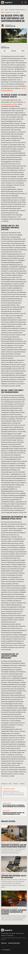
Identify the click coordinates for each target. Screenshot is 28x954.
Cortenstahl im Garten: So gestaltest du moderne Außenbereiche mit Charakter (14, 912)
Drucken (23, 50)
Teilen (4, 50)
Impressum (4, 943)
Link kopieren (13, 50)
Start (2, 9)
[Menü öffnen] (25, 2)
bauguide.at (7, 949)
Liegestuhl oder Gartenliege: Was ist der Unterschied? (13, 876)
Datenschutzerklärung (14, 943)
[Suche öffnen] (22, 2)
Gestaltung (22, 783)
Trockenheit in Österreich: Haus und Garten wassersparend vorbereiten (13, 846)
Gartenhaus (15, 783)
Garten (6, 9)
